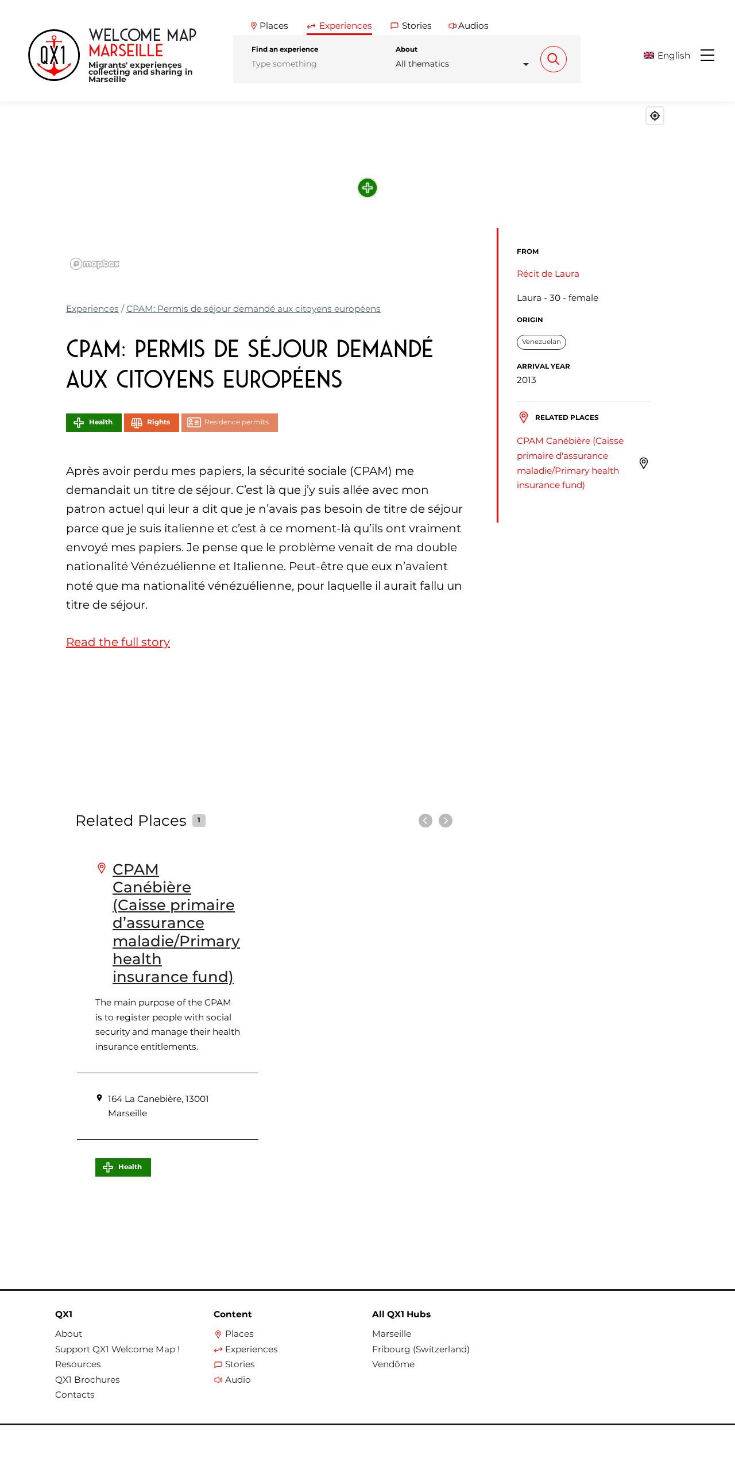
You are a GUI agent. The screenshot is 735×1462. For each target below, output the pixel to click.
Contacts (75, 1395)
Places (239, 1334)
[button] (671, 55)
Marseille (391, 1334)
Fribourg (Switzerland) (421, 1349)
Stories (240, 1364)
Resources (78, 1364)
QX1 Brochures (87, 1380)
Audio (238, 1380)
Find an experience (285, 49)
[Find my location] (655, 115)
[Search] (553, 59)
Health (101, 422)
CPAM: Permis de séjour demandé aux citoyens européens (253, 308)
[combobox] (465, 64)
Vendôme (393, 1364)
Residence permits (236, 422)
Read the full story (118, 642)
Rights (158, 422)
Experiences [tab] (345, 25)
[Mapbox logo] (94, 263)
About (406, 49)
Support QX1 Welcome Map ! (117, 1349)
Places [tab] (274, 25)
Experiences (92, 308)
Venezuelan (541, 342)
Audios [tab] (473, 25)
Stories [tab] (417, 25)
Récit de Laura (548, 273)
